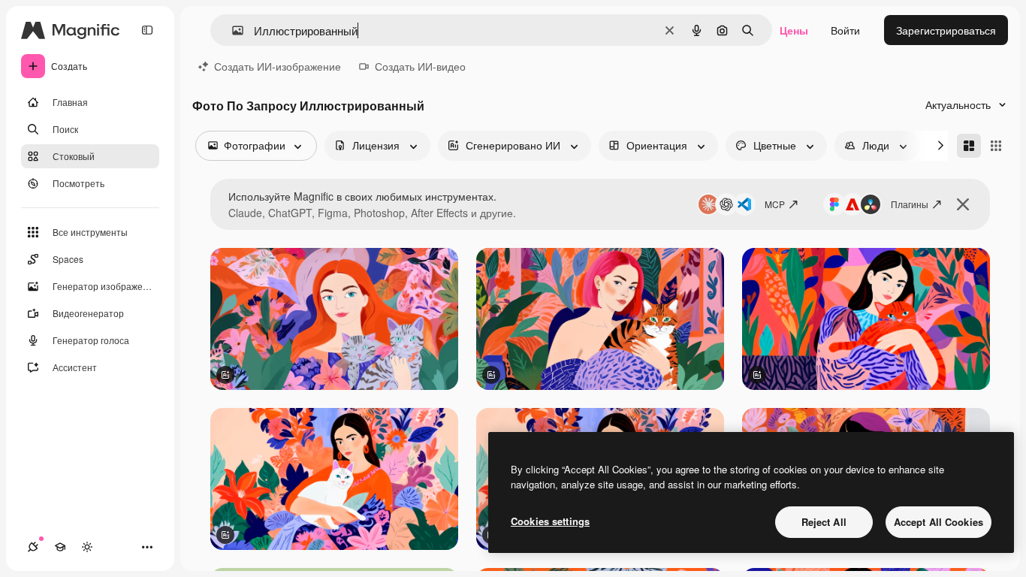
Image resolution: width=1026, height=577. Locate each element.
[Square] (996, 146)
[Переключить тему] (87, 547)
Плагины (909, 204)
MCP (775, 204)
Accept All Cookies (938, 522)
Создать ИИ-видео (420, 66)
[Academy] (60, 547)
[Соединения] (33, 547)
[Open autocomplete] (231, 30)
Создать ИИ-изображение (277, 66)
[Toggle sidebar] (147, 30)
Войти (845, 30)
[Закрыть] (963, 204)
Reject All (823, 522)
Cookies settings (550, 521)
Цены (794, 30)
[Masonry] (969, 146)
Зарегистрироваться (946, 30)
